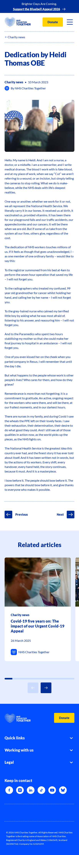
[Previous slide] (33, 687)
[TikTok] (41, 790)
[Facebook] (9, 790)
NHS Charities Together (30, 88)
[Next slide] (46, 687)
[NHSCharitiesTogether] (18, 22)
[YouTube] (52, 790)
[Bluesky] (62, 790)
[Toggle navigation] (69, 22)
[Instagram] (20, 790)
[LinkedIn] (30, 790)
